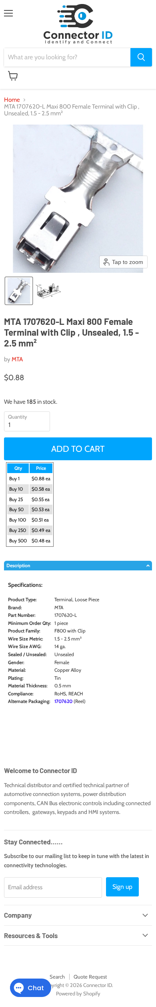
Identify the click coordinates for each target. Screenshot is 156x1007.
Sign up (122, 886)
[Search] (141, 57)
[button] (18, 290)
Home (12, 100)
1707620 (63, 701)
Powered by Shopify (78, 993)
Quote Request (90, 976)
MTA (17, 359)
